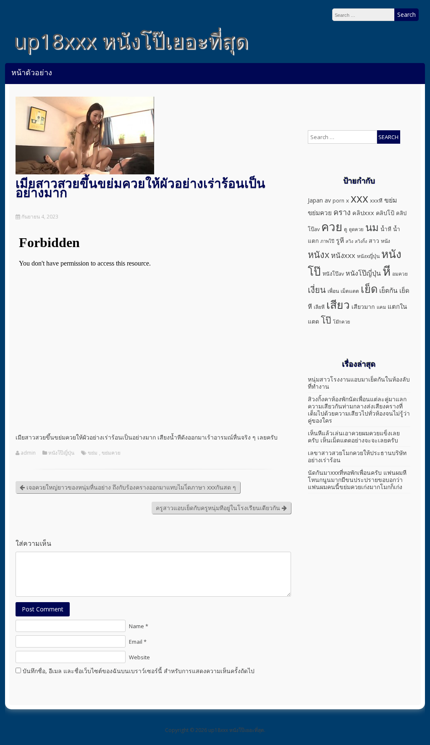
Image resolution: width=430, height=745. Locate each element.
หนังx (318, 254)
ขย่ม (92, 453)
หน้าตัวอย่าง (31, 72)
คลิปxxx (363, 213)
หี (387, 271)
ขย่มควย (111, 453)
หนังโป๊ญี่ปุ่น (61, 453)
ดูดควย (356, 229)
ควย (331, 226)
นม (372, 227)
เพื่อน (333, 291)
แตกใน (397, 306)
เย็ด (369, 289)
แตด (313, 321)
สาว (374, 241)
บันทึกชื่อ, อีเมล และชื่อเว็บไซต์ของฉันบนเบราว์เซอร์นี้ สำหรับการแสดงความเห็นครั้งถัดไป (138, 671)
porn (338, 200)
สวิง (349, 241)
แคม (381, 307)
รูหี (340, 240)
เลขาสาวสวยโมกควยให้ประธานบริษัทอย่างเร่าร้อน (357, 456)
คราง (342, 212)
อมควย (400, 273)
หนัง (385, 241)
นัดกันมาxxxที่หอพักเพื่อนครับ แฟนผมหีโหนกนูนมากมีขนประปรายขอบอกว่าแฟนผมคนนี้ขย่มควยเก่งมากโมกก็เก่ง (357, 480)
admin (28, 453)
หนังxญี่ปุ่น (368, 256)
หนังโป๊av (333, 273)
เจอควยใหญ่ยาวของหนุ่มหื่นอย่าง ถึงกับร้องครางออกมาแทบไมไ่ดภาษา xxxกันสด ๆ (130, 487)
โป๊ (326, 320)
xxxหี (376, 200)
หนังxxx (343, 255)
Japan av (319, 200)
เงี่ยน (317, 289)
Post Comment (42, 609)
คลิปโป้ (385, 213)
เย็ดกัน (388, 290)
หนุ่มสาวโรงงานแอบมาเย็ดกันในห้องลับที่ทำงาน (359, 382)
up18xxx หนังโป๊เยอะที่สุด (130, 40)
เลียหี (319, 307)
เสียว (338, 304)
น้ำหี (385, 229)
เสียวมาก (363, 307)
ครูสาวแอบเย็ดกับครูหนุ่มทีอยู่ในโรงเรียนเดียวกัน (219, 508)
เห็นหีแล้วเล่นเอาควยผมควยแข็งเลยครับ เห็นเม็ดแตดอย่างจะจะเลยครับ (354, 436)
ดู (345, 229)
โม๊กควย (341, 322)
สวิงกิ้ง (361, 241)
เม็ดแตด (350, 291)
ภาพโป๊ (327, 241)
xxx (359, 198)
